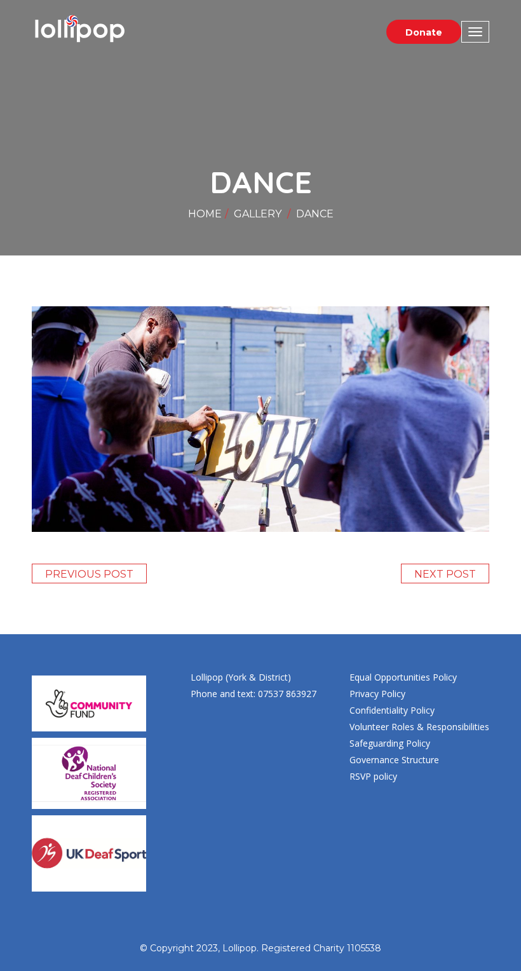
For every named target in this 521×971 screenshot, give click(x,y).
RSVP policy (373, 776)
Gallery (257, 214)
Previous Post (89, 574)
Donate (423, 32)
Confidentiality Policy (392, 710)
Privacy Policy (377, 694)
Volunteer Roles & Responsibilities (419, 727)
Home (205, 214)
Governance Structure (394, 760)
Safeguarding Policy (389, 743)
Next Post (445, 574)
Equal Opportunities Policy (403, 677)
